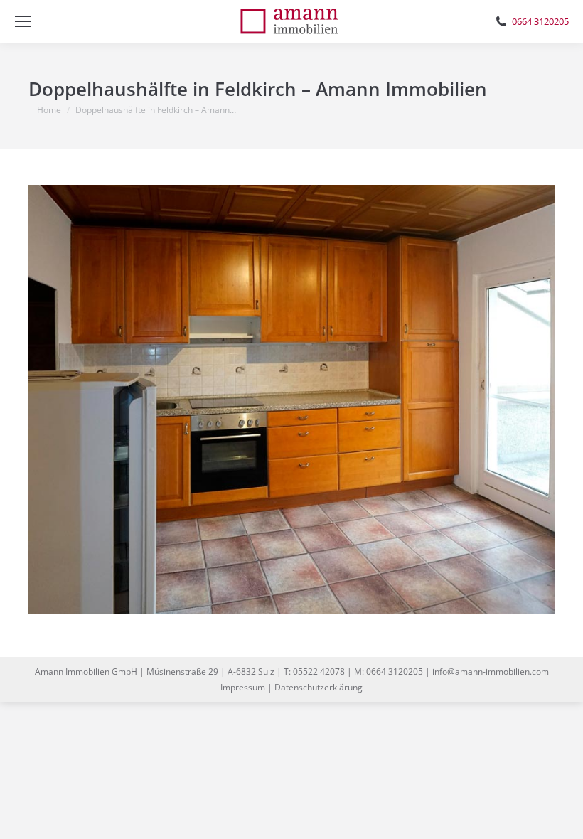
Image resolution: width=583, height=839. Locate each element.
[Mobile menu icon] (22, 21)
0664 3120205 (540, 22)
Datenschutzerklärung (318, 687)
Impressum (242, 687)
